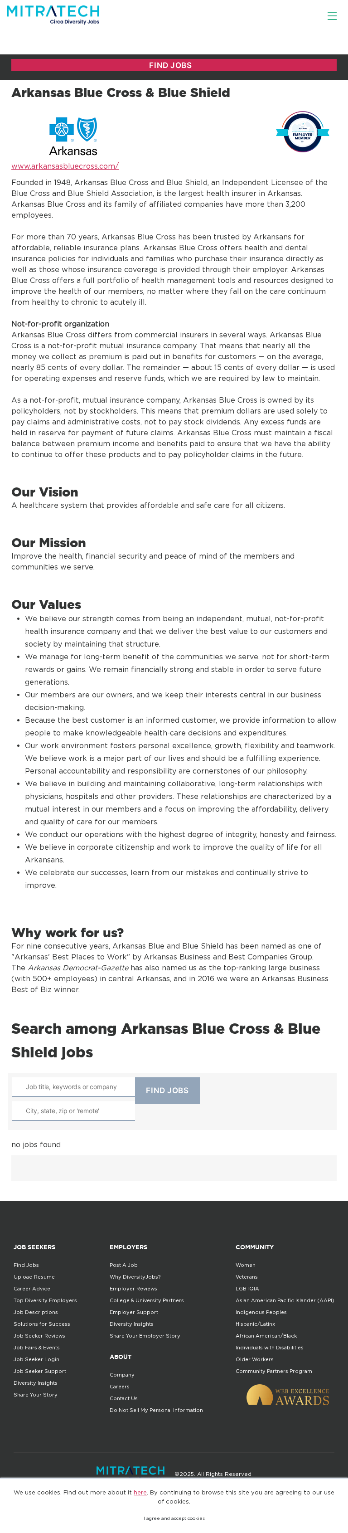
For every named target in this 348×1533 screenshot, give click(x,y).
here (140, 1492)
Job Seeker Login (36, 1359)
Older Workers (255, 1359)
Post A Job (124, 1265)
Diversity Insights (36, 1383)
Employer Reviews (133, 1288)
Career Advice (32, 1288)
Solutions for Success (42, 1324)
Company (122, 1374)
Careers (120, 1386)
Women (246, 1265)
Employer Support (134, 1312)
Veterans (247, 1277)
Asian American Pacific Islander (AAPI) (285, 1300)
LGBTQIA (247, 1288)
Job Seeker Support (40, 1371)
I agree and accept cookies (174, 1518)
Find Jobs (26, 1265)
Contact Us (124, 1398)
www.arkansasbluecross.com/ (65, 166)
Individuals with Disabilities (270, 1347)
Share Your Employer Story (145, 1335)
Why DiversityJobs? (135, 1277)
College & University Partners (147, 1300)
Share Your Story (36, 1394)
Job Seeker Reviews (39, 1335)
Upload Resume (34, 1277)
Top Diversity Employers (45, 1300)
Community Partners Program (274, 1371)
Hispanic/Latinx (255, 1324)
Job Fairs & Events (37, 1347)
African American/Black (266, 1335)
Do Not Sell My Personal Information (156, 1410)
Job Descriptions (36, 1312)
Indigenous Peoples (261, 1312)
